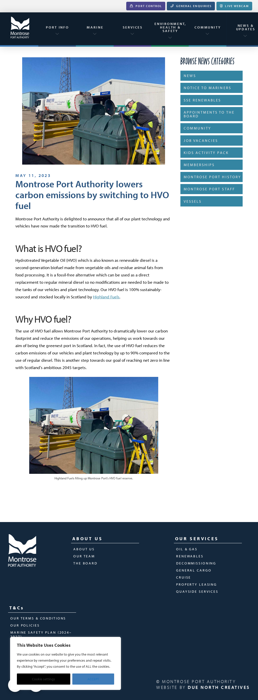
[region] (65, 663)
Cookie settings (43, 679)
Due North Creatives (219, 687)
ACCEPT (93, 679)
